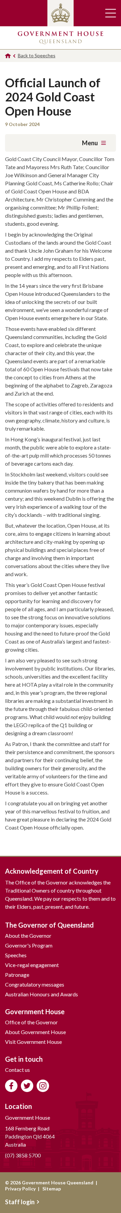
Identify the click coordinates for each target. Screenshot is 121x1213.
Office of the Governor (31, 1022)
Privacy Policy (20, 1188)
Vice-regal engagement (32, 965)
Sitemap (51, 1188)
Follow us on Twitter (27, 1086)
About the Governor (28, 935)
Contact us (17, 1069)
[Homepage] (8, 56)
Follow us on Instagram (43, 1086)
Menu (90, 143)
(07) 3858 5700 (23, 1155)
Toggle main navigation (110, 13)
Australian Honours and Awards (41, 994)
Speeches (16, 955)
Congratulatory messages (34, 984)
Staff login (20, 1202)
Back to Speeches (36, 55)
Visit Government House (33, 1041)
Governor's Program (28, 945)
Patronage (17, 974)
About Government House (35, 1032)
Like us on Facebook (11, 1086)
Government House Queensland (60, 37)
